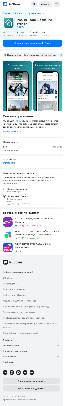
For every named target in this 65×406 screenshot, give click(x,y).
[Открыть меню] (57, 4)
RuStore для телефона (14, 289)
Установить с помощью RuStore (32, 43)
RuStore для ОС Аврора (15, 295)
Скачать (45, 4)
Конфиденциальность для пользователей (24, 317)
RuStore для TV (10, 283)
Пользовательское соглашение (19, 312)
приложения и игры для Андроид (19, 399)
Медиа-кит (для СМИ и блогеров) (20, 300)
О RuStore (8, 278)
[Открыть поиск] (34, 4)
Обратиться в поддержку (31, 388)
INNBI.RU (20, 27)
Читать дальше (10, 131)
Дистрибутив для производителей (20, 333)
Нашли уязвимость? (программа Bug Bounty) (26, 306)
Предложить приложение (31, 381)
